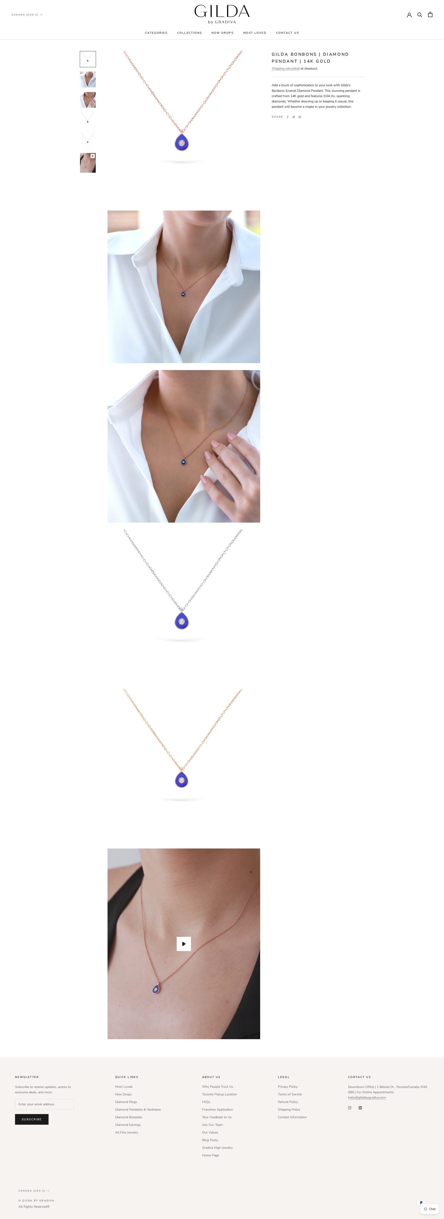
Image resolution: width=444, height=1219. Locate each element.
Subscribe (32, 1119)
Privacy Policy (288, 1086)
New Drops (123, 1094)
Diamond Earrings (128, 1125)
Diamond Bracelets (128, 1117)
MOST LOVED (254, 33)
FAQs (206, 1102)
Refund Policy (288, 1102)
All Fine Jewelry (126, 1132)
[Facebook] (287, 117)
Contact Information (292, 1117)
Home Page (210, 1155)
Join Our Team (212, 1125)
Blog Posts (210, 1140)
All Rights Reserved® (33, 1206)
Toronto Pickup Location (219, 1094)
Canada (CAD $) (25, 14)
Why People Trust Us (217, 1086)
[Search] (419, 14)
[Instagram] (349, 1107)
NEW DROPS (223, 33)
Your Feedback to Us (217, 1117)
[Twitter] (293, 117)
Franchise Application (217, 1109)
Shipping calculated (286, 68)
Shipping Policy (289, 1109)
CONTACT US (287, 33)
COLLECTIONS (189, 33)
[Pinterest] (299, 117)
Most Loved (123, 1086)
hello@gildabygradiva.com (367, 1097)
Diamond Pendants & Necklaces (138, 1109)
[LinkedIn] (360, 1107)
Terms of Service (290, 1094)
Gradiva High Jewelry (217, 1147)
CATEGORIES (156, 33)
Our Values (210, 1132)
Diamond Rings (126, 1102)
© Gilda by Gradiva (36, 1200)
